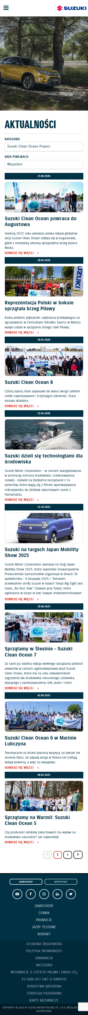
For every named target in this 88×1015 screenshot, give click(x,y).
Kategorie (12, 139)
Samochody (26, 882)
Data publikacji (16, 157)
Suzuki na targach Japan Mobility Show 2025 (42, 552)
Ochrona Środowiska (44, 944)
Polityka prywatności (44, 951)
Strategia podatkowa (44, 993)
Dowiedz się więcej (19, 253)
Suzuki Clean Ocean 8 (29, 382)
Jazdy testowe (44, 927)
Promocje (44, 920)
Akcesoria (44, 965)
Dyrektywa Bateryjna (44, 986)
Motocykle (60, 882)
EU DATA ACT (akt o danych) (44, 979)
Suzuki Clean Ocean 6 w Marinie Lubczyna (40, 741)
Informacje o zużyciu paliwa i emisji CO (44, 972)
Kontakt (44, 934)
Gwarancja (44, 958)
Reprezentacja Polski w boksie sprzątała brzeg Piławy (39, 306)
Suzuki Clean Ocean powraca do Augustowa (41, 221)
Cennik (44, 913)
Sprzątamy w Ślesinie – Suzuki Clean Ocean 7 (39, 652)
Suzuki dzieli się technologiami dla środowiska (44, 459)
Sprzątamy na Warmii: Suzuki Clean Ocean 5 (37, 820)
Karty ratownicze (44, 1000)
